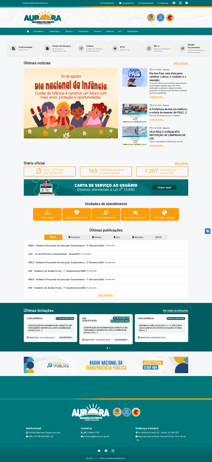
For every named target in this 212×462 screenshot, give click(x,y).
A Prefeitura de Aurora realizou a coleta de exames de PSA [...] (168, 111)
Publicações (132, 31)
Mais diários (181, 163)
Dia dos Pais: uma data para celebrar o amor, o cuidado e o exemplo (167, 77)
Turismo (97, 31)
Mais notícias (181, 63)
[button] (107, 348)
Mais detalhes (106, 295)
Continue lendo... (156, 97)
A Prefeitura (38, 31)
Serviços (69, 31)
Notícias (110, 31)
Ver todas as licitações (175, 310)
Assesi (96, 458)
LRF (120, 31)
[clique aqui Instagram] (113, 450)
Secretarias (83, 31)
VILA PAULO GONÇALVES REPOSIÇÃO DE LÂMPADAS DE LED (167, 135)
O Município (54, 31)
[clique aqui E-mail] (99, 450)
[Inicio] (27, 31)
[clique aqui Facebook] (106, 450)
